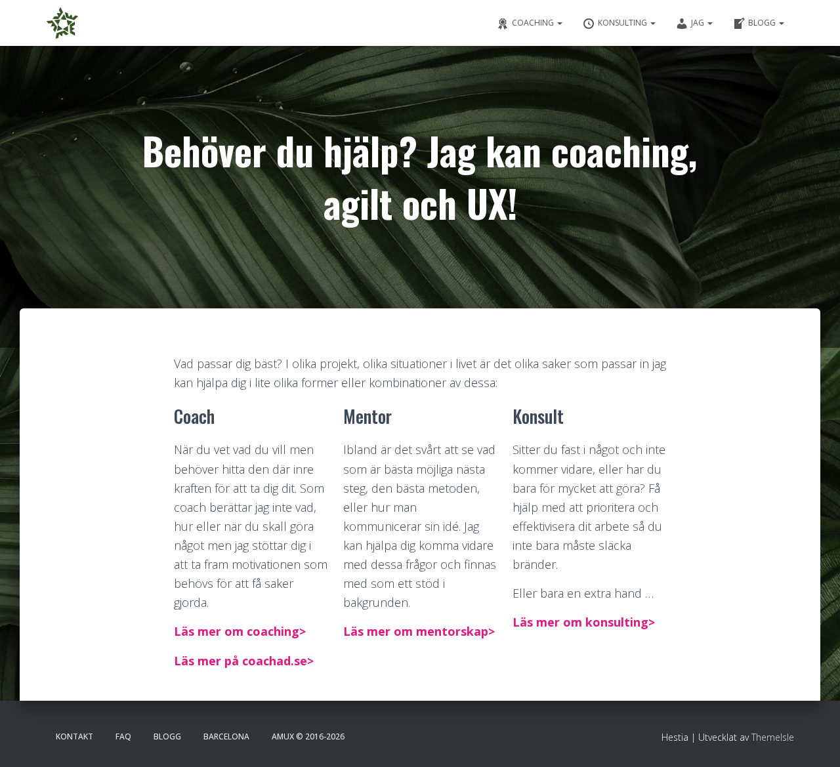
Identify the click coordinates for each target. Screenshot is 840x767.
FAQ (123, 736)
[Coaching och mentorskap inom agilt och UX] (62, 23)
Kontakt (74, 736)
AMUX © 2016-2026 (308, 736)
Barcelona (226, 736)
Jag (698, 22)
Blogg (763, 22)
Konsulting (623, 22)
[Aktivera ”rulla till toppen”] (813, 740)
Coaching (534, 22)
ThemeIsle (772, 737)
